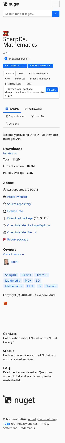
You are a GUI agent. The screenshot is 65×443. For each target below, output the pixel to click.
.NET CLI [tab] (9, 73)
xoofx (14, 262)
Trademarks (27, 428)
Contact (10, 333)
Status (8, 350)
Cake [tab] (29, 83)
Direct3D (41, 275)
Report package (17, 239)
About (32, 419)
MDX (28, 280)
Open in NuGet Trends (22, 232)
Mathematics (13, 286)
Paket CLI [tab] (20, 78)
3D (38, 280)
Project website (17, 197)
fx (39, 286)
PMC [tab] (21, 73)
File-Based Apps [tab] (13, 83)
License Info (15, 211)
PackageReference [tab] (38, 73)
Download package (20, 218)
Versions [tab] (13, 123)
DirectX (26, 275)
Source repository (19, 204)
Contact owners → (13, 254)
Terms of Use (47, 419)
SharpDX (11, 275)
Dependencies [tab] (16, 116)
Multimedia (12, 280)
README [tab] (13, 108)
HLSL (30, 286)
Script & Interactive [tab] (40, 78)
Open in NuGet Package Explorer (28, 225)
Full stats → (10, 153)
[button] (52, 89)
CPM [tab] (7, 78)
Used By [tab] (39, 116)
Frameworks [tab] (34, 108)
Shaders (51, 286)
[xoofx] (6, 262)
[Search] (55, 14)
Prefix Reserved (18, 58)
